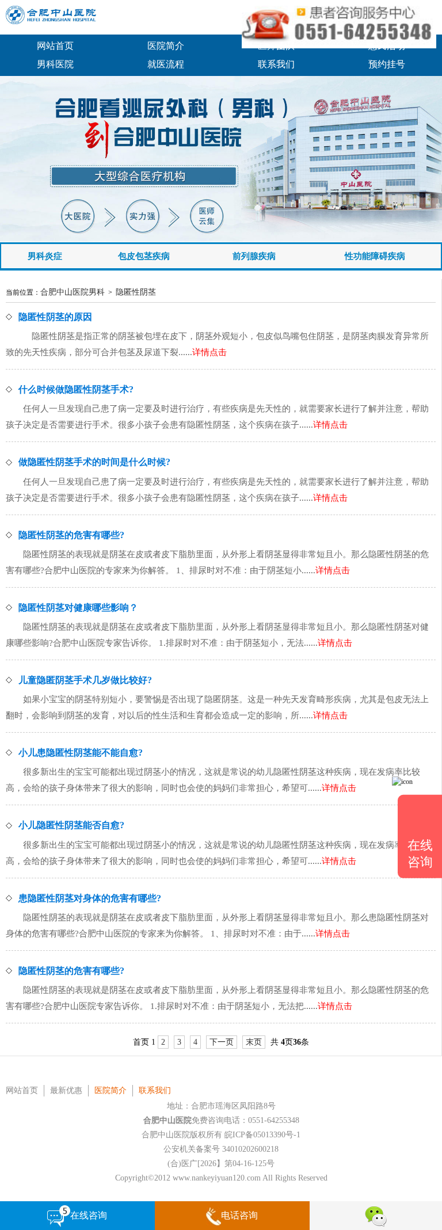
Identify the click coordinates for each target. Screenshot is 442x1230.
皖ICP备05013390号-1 (262, 1134)
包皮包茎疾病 (144, 256)
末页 (254, 1042)
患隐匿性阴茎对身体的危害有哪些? (89, 898)
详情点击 (209, 352)
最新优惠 (66, 1090)
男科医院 (55, 64)
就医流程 (165, 64)
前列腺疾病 (254, 256)
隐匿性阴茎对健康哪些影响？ (78, 607)
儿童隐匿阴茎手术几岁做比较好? (85, 680)
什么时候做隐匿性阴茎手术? (76, 389)
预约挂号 (386, 64)
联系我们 (276, 64)
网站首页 (55, 46)
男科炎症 (45, 256)
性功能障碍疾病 (375, 256)
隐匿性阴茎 (136, 292)
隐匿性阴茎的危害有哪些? (71, 535)
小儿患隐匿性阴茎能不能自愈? (80, 752)
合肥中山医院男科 (72, 292)
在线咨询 (88, 1215)
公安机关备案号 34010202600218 (221, 1149)
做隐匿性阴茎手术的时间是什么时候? (94, 462)
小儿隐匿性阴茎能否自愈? (71, 825)
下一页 (221, 1042)
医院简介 (165, 46)
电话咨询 (239, 1215)
